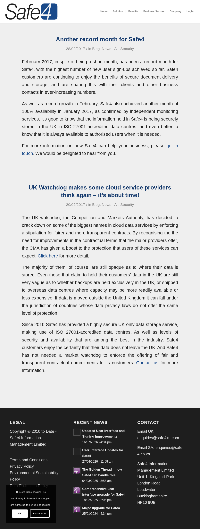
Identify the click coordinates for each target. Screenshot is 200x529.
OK (20, 513)
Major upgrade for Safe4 (101, 508)
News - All (110, 49)
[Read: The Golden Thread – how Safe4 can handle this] (76, 470)
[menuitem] (104, 11)
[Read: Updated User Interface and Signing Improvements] (76, 432)
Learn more (40, 513)
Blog (96, 49)
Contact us (147, 362)
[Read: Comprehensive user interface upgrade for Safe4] (76, 490)
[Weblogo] (31, 11)
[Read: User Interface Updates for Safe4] (76, 451)
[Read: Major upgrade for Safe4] (76, 509)
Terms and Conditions (28, 460)
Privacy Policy (22, 466)
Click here (48, 255)
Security (127, 49)
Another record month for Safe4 (100, 39)
